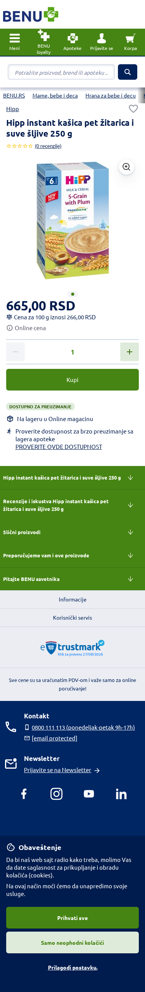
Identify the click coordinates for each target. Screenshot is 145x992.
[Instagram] (56, 794)
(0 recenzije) (48, 145)
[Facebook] (24, 794)
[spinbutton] (73, 352)
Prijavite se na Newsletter (57, 769)
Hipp (12, 108)
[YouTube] (89, 794)
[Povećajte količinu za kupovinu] (129, 352)
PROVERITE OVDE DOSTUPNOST (58, 446)
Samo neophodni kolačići (72, 942)
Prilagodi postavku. (72, 967)
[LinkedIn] (121, 794)
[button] (101, 42)
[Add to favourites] (133, 108)
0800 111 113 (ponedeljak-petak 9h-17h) (83, 727)
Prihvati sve (72, 917)
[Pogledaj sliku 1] (72, 294)
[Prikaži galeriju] (126, 167)
